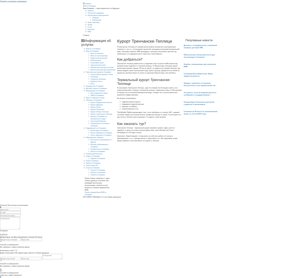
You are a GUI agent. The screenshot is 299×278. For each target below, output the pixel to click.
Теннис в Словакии (98, 170)
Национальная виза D (99, 58)
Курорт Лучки (96, 107)
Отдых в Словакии (93, 156)
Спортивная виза (97, 62)
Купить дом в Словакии (99, 130)
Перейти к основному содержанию (13, 1)
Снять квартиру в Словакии (101, 135)
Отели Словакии (92, 160)
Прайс (90, 24)
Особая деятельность (94, 153)
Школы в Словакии (98, 151)
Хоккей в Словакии (98, 174)
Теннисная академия (96, 13)
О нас (90, 27)
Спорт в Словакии (93, 167)
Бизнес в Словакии (93, 48)
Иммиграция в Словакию (95, 90)
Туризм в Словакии (98, 158)
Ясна (92, 83)
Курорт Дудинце (97, 104)
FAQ (89, 31)
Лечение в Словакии (93, 100)
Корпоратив (96, 20)
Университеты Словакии (100, 149)
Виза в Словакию (92, 51)
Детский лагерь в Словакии (96, 88)
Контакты (91, 29)
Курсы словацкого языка (95, 97)
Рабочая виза (96, 60)
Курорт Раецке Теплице (100, 111)
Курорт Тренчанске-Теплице (101, 114)
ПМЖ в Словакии (97, 95)
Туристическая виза (98, 65)
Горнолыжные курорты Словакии (98, 72)
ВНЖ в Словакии (89, 6)
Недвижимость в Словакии (96, 128)
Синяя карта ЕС (92, 165)
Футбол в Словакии (98, 172)
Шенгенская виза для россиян (102, 67)
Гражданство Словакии (94, 86)
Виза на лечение (97, 53)
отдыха (128, 49)
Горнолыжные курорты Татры (102, 74)
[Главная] (87, 3)
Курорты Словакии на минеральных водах (99, 117)
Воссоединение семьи (99, 93)
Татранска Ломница (98, 79)
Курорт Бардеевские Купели (101, 102)
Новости (91, 10)
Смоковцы (94, 76)
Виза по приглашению (99, 55)
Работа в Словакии (93, 163)
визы (158, 138)
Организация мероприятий (98, 15)
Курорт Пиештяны (97, 109)
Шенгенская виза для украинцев (103, 69)
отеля (131, 138)
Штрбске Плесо (96, 81)
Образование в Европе (94, 137)
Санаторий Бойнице (98, 121)
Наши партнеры (94, 22)
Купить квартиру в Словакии (101, 132)
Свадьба (95, 17)
